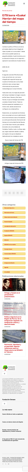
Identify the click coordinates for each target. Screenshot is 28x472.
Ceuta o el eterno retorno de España (12, 422)
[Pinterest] (17, 193)
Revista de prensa (7, 10)
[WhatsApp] (13, 193)
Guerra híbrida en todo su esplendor (12, 414)
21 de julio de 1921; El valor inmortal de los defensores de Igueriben (13, 439)
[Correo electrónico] (21, 193)
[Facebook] (5, 193)
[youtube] (8, 464)
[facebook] (3, 464)
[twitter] (5, 464)
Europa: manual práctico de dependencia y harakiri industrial (11, 430)
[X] (9, 193)
